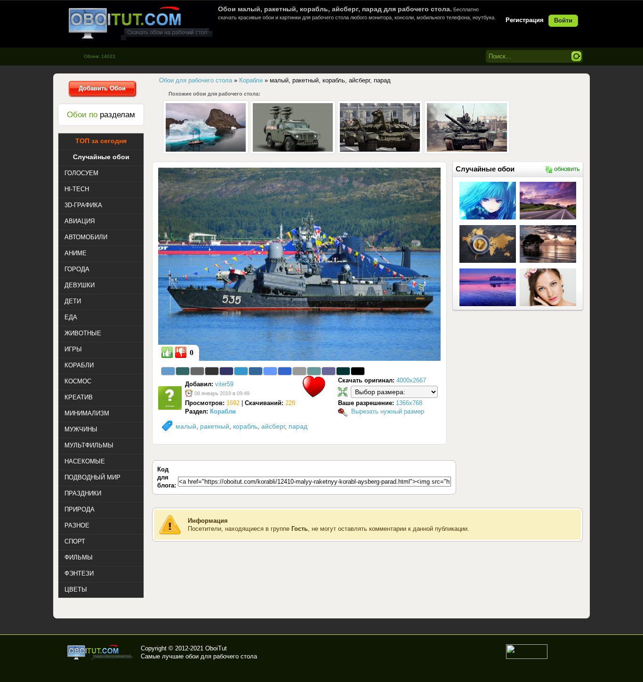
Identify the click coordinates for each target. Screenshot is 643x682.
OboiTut (216, 648)
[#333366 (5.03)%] (226, 371)
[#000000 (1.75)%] (358, 371)
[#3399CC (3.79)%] (241, 371)
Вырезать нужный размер (387, 411)
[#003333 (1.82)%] (343, 371)
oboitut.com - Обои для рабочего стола (140, 23)
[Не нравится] (180, 352)
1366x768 (409, 402)
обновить (567, 168)
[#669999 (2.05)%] (314, 371)
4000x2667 (411, 380)
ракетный (214, 426)
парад (298, 426)
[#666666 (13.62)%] (197, 371)
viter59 (224, 384)
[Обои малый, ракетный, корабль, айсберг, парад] (299, 264)
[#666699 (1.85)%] (329, 371)
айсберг (273, 426)
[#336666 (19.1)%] (183, 371)
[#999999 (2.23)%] (299, 371)
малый (186, 426)
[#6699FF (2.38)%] (270, 371)
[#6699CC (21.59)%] (168, 371)
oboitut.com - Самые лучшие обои (100, 652)
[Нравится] (167, 352)
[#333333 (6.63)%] (212, 371)
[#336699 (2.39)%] (256, 371)
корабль (245, 426)
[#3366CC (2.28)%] (285, 371)
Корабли (223, 411)
